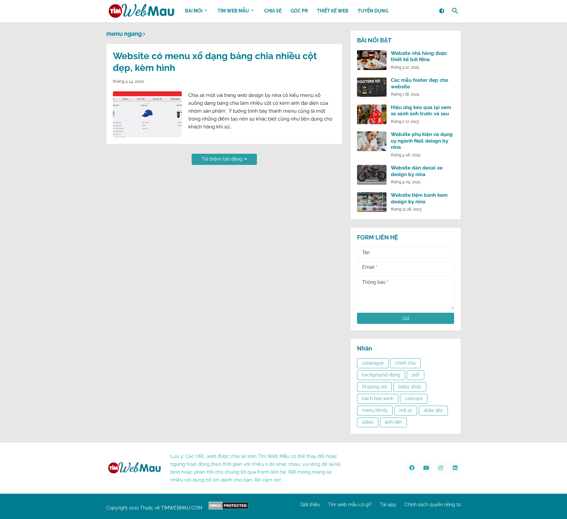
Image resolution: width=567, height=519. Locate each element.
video (367, 422)
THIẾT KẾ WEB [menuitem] (332, 10)
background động (381, 374)
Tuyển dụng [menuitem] (373, 10)
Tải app (388, 504)
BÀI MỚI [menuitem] (193, 10)
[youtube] (426, 468)
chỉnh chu (405, 363)
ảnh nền (393, 422)
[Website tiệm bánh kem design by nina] (372, 202)
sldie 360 (433, 410)
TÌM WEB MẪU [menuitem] (233, 10)
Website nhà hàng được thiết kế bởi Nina (419, 56)
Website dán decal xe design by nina (417, 171)
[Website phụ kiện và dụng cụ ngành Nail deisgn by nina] (372, 141)
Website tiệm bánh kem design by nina (419, 198)
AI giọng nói (374, 386)
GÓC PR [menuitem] (299, 10)
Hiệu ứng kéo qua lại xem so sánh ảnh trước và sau (421, 110)
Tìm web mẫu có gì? (350, 504)
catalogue (373, 363)
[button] (442, 11)
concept (414, 398)
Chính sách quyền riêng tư (433, 504)
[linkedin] (455, 468)
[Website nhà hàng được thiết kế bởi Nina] (372, 60)
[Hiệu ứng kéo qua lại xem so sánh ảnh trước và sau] (372, 114)
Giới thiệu (310, 504)
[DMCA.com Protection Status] (228, 507)
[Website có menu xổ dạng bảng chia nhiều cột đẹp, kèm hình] (147, 114)
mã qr (405, 410)
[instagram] (440, 468)
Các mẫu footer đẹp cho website (419, 83)
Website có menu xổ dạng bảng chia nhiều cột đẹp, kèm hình (215, 62)
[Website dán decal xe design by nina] (372, 175)
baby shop (409, 386)
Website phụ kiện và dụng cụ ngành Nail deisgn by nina (422, 140)
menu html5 (375, 410)
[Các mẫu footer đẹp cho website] (372, 87)
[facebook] (411, 468)
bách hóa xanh (377, 398)
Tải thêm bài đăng (221, 159)
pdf (415, 374)
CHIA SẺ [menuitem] (273, 10)
